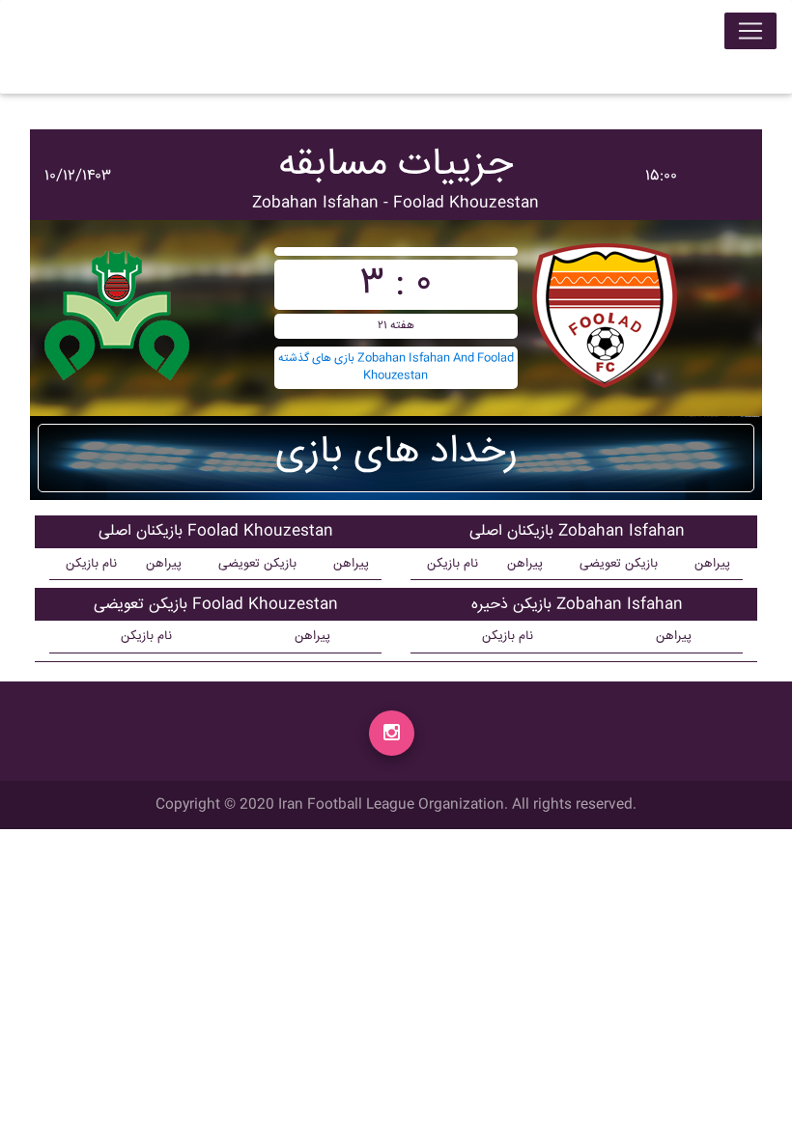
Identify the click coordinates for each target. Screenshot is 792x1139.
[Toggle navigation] (750, 31)
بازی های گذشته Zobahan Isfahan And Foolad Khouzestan (396, 367)
